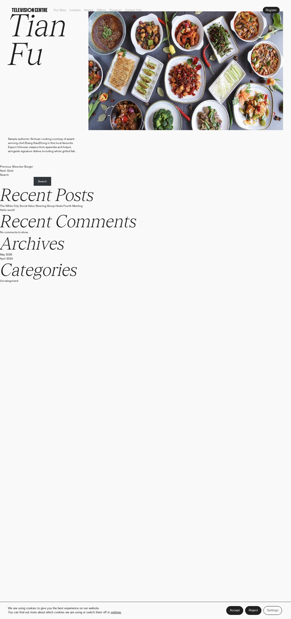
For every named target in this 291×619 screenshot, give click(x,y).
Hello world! (7, 210)
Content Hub (133, 10)
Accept (235, 610)
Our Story (59, 10)
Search (4, 175)
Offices (101, 10)
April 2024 (6, 258)
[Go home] (29, 10)
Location (75, 10)
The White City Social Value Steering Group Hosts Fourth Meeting (41, 206)
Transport (115, 10)
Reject (253, 610)
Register (271, 10)
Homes (88, 10)
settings (116, 612)
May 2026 (6, 254)
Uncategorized (9, 281)
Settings (272, 610)
